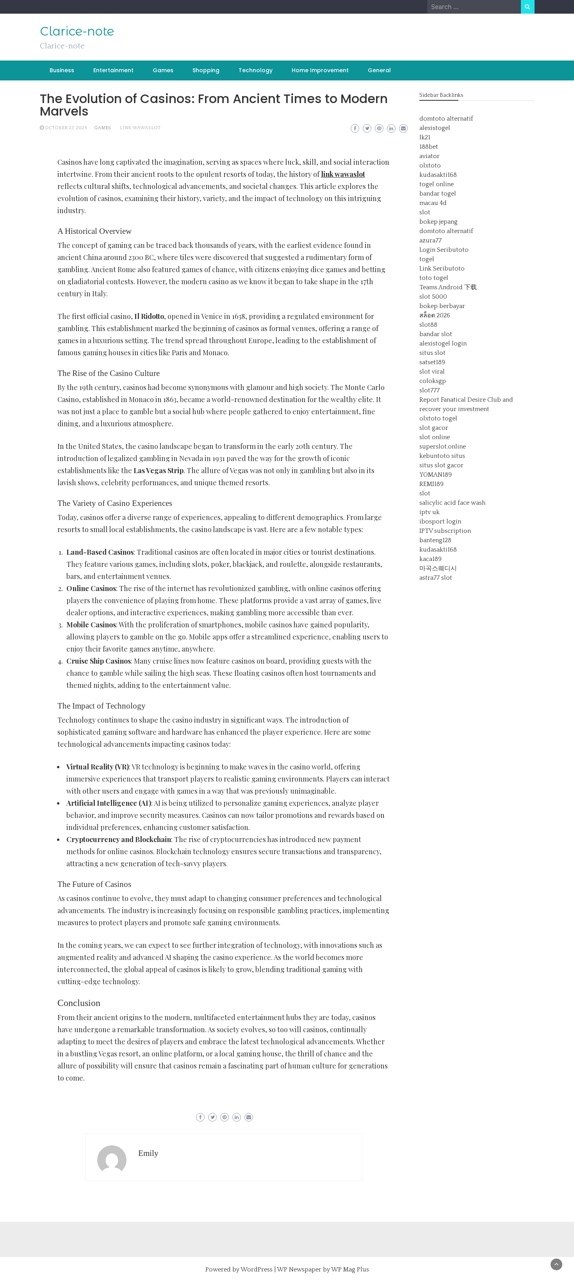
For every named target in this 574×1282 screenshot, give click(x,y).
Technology (256, 70)
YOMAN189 (435, 474)
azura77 (430, 240)
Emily (148, 1153)
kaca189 (430, 559)
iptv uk (429, 512)
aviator (429, 156)
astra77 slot (435, 577)
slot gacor (433, 427)
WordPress (257, 1269)
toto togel (433, 277)
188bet (428, 146)
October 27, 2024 (66, 127)
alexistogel (434, 128)
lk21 (424, 137)
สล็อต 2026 (434, 315)
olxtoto (430, 165)
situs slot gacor (441, 465)
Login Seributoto (444, 249)
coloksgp (432, 381)
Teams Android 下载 (448, 287)
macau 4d (433, 203)
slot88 (428, 324)
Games (163, 70)
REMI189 (431, 484)
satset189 (432, 362)
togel (426, 259)
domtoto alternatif (446, 118)
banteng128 (435, 540)
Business (62, 70)
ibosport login (440, 521)
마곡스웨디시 (438, 568)
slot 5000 (433, 296)
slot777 (429, 390)
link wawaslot (140, 127)
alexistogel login (443, 343)
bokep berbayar (442, 306)
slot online (434, 437)
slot (424, 212)
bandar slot (435, 334)
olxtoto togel (438, 418)
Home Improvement (320, 70)
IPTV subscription (445, 530)
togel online (436, 184)
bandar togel (437, 193)
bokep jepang (438, 221)
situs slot (432, 352)
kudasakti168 (438, 174)
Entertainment (113, 70)
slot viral (432, 371)
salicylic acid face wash (452, 502)
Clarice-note (77, 31)
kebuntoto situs (442, 455)
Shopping (206, 70)
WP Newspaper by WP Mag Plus (323, 1269)
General (379, 70)
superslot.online (442, 446)
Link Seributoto (442, 268)
